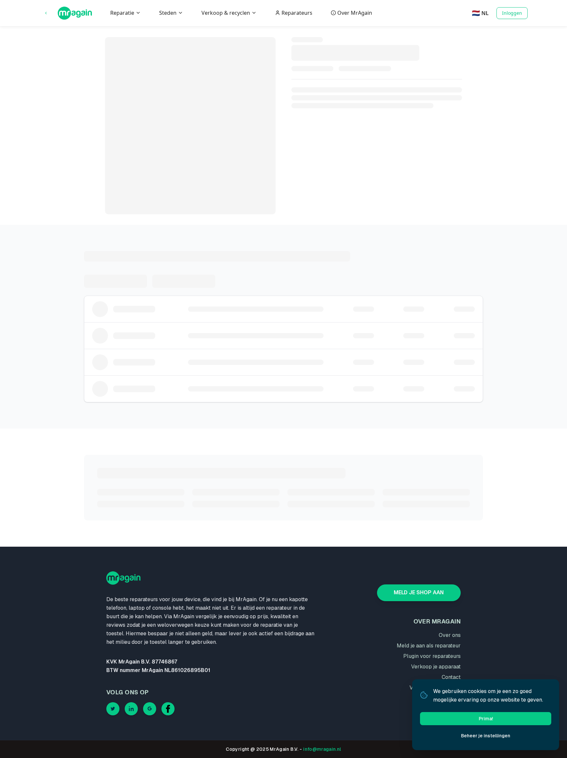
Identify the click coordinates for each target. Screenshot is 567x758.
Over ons (450, 635)
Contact (451, 677)
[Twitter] (112, 708)
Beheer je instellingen (485, 736)
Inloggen (512, 13)
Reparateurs (297, 12)
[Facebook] (168, 708)
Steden (168, 12)
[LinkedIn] (131, 708)
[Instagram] (149, 708)
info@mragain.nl (322, 749)
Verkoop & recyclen (225, 12)
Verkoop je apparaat (436, 666)
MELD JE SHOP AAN (419, 592)
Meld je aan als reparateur (429, 645)
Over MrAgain (354, 12)
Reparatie (122, 12)
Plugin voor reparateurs (432, 656)
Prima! (486, 719)
